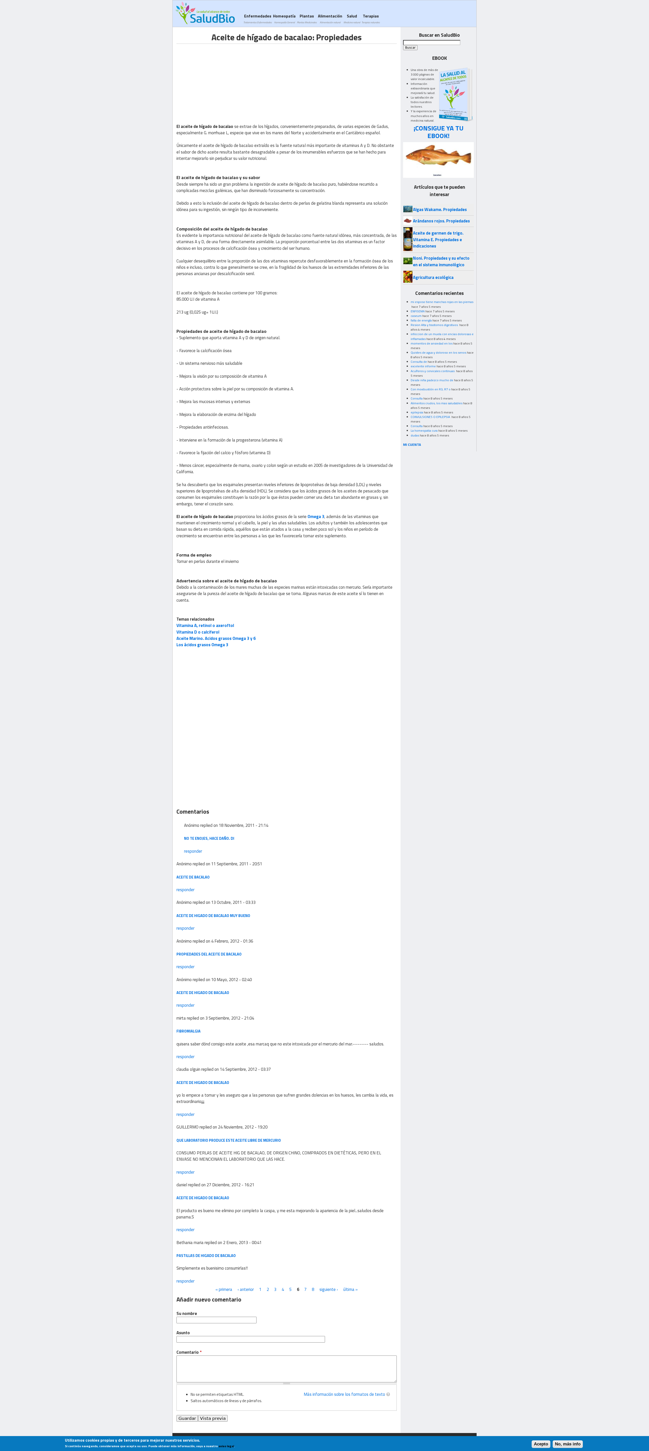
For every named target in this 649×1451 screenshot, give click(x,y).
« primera (223, 1289)
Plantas (307, 18)
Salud (352, 18)
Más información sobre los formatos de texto (344, 1394)
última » (350, 1289)
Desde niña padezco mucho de (432, 380)
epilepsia (417, 412)
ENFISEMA (418, 311)
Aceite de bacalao (193, 877)
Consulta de (419, 361)
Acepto (541, 1444)
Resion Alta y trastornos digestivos (435, 324)
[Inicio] (205, 13)
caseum (416, 315)
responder (193, 851)
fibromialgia (188, 1031)
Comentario (189, 1352)
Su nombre (186, 1313)
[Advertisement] (219, 79)
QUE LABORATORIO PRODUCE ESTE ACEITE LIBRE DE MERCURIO (228, 1140)
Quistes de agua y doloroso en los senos (438, 352)
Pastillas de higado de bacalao (206, 1255)
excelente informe (423, 366)
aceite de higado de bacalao (202, 993)
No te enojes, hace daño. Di (209, 838)
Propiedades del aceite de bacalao (209, 954)
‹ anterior (246, 1289)
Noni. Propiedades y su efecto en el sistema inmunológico (441, 261)
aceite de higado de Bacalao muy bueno (213, 916)
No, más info (568, 1444)
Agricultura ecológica (433, 277)
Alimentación (330, 18)
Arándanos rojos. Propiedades (441, 221)
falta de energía (421, 320)
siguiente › (328, 1289)
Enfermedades (257, 18)
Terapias (371, 18)
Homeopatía (284, 18)
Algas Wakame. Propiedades (440, 209)
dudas (415, 435)
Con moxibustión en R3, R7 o (430, 389)
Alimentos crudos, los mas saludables (436, 403)
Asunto (183, 1333)
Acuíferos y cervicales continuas (433, 371)
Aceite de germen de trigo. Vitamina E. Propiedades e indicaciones (438, 239)
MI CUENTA (412, 444)
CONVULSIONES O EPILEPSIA (431, 416)
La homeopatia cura (424, 430)
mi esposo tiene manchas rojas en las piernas (442, 301)
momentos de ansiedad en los (432, 343)
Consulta (417, 398)
